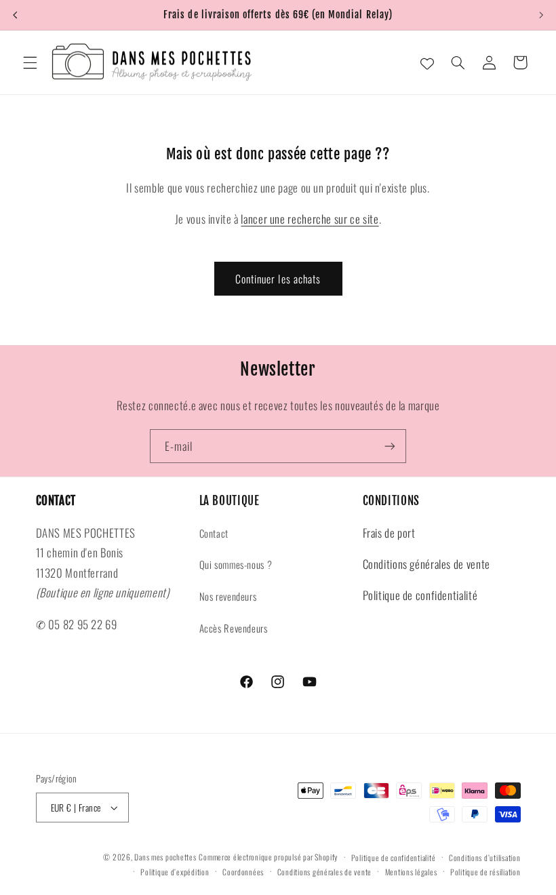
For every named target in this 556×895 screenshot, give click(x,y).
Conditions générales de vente (426, 563)
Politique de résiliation (485, 871)
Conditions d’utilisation (485, 857)
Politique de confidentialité (420, 594)
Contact (214, 532)
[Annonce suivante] (541, 15)
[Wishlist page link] (427, 62)
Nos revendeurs (228, 596)
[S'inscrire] (389, 445)
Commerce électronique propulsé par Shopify (268, 856)
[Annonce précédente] (15, 15)
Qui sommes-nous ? (236, 564)
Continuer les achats (278, 279)
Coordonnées (243, 871)
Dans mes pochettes (165, 856)
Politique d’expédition (174, 871)
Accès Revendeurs (233, 627)
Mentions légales (411, 871)
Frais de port (389, 532)
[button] (29, 62)
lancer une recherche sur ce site (309, 218)
